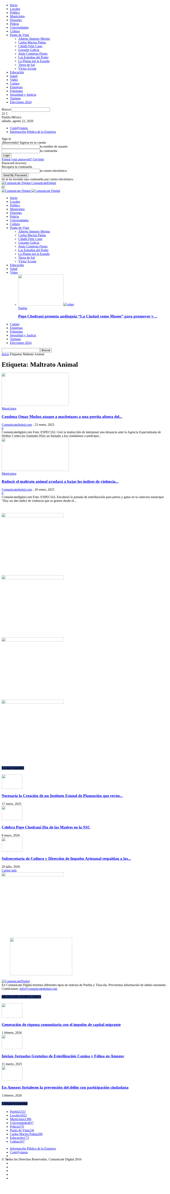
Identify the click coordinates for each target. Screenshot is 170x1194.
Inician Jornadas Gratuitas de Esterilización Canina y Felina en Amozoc (63, 1056)
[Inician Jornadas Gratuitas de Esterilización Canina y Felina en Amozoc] (12, 1048)
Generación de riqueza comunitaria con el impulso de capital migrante (61, 1024)
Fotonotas (16, 91)
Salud (13, 76)
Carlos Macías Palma (32, 42)
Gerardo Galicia (28, 50)
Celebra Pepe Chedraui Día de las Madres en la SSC (46, 827)
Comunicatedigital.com (17, 424)
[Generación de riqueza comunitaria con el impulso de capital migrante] (12, 1016)
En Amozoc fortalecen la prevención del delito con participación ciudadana (65, 1087)
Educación (17, 72)
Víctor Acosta (27, 68)
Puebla (22, 308)
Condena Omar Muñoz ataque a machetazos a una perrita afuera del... (62, 416)
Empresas (16, 87)
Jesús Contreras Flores (32, 53)
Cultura (15, 31)
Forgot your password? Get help (23, 159)
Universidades (19, 27)
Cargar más (9, 870)
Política (15, 12)
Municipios (17, 16)
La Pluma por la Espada (34, 61)
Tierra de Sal (26, 65)
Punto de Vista (19, 35)
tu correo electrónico (53, 170)
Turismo (15, 98)
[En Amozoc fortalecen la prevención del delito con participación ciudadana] (12, 1079)
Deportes (16, 20)
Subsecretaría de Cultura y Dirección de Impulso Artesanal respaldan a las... (66, 858)
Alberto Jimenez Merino (34, 38)
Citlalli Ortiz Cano (30, 46)
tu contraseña (48, 151)
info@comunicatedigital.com (38, 988)
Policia (14, 23)
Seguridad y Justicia (23, 94)
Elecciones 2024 (21, 102)
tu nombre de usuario (54, 146)
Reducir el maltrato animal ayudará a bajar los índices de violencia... (60, 481)
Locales (15, 9)
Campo (14, 83)
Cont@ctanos (19, 128)
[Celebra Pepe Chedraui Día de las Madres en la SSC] (12, 819)
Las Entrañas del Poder (33, 57)
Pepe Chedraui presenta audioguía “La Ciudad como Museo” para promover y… (87, 316)
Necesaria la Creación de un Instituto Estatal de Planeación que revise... (62, 796)
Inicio (13, 5)
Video (14, 79)
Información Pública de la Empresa (33, 131)
